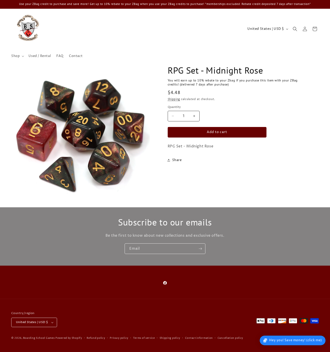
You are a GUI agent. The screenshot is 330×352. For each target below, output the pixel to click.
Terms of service (144, 338)
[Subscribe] (200, 248)
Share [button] (177, 160)
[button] (17, 56)
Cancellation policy (230, 338)
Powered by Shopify (68, 338)
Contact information (199, 338)
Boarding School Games (39, 338)
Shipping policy (170, 338)
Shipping (174, 99)
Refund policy (96, 338)
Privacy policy (119, 338)
